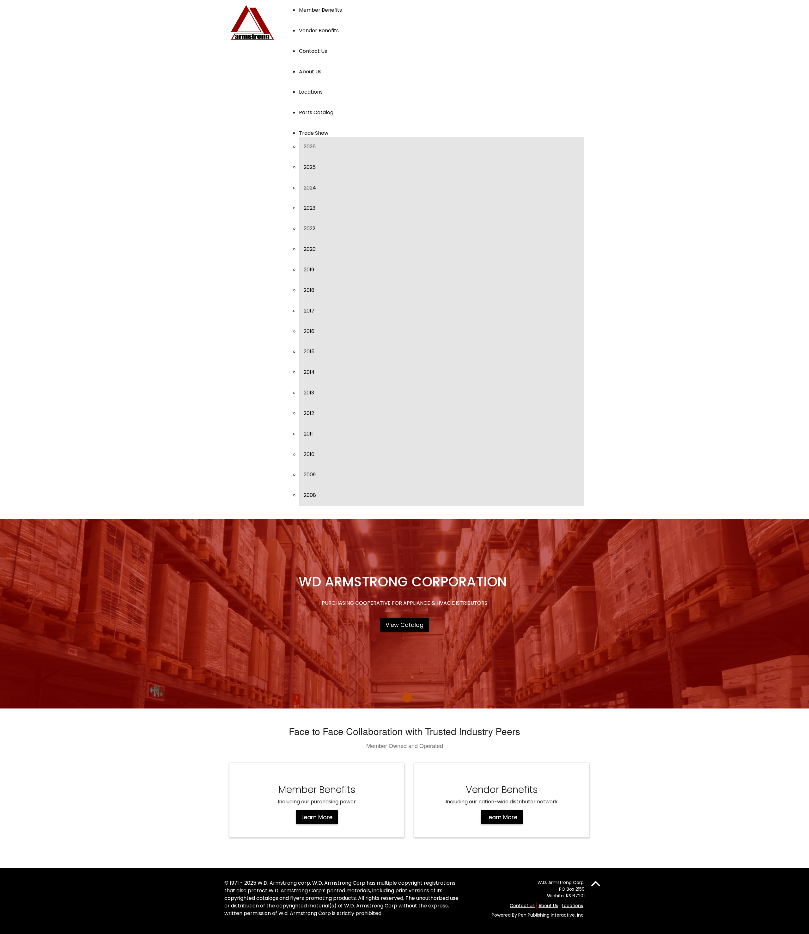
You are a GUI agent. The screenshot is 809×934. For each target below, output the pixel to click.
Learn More (316, 817)
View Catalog (404, 625)
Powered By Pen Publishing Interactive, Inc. (538, 915)
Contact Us (522, 905)
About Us (548, 905)
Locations (572, 905)
